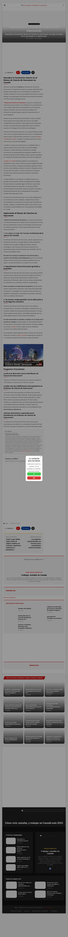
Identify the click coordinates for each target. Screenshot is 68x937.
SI (34, 474)
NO (34, 478)
